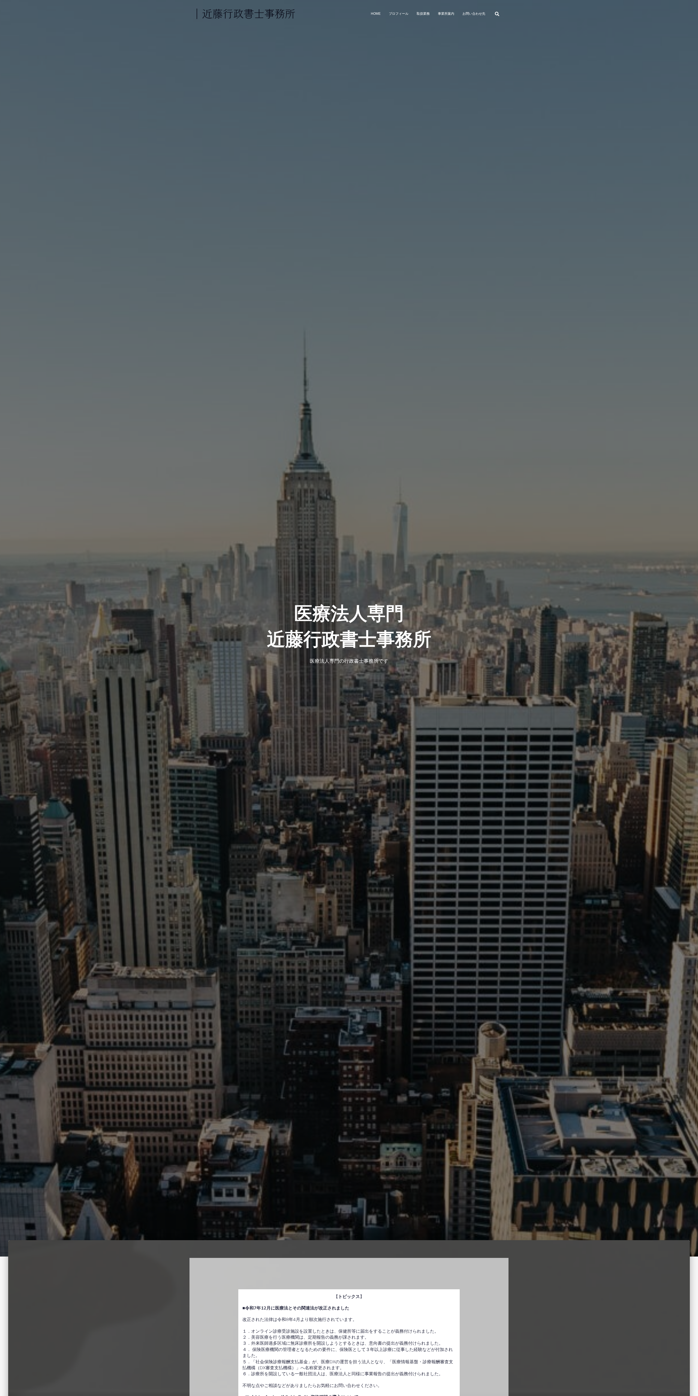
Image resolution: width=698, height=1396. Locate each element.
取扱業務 (423, 14)
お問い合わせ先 (473, 14)
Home (376, 14)
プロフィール (398, 14)
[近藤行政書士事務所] (245, 13)
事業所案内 (446, 14)
